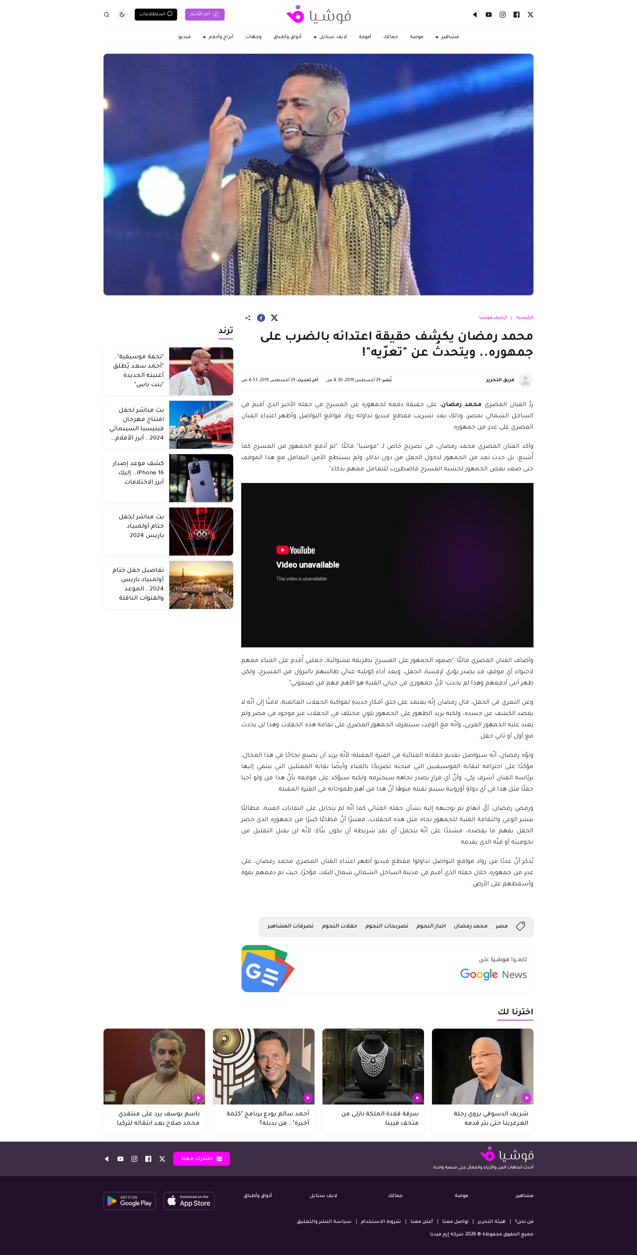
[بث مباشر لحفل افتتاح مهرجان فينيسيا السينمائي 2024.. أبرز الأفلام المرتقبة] (201, 425)
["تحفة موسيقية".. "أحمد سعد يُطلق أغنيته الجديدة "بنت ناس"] (201, 371)
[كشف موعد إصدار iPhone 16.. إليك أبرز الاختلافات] (201, 478)
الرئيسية (524, 318)
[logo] (318, 14)
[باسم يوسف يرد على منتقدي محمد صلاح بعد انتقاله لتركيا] (154, 1067)
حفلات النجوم (339, 926)
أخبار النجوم (431, 926)
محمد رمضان (471, 926)
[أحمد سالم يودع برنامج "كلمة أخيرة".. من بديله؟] (264, 1067)
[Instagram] (503, 15)
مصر (502, 926)
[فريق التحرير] (525, 380)
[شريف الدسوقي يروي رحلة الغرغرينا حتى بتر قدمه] (482, 1067)
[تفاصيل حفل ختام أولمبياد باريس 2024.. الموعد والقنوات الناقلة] (201, 585)
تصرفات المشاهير (290, 926)
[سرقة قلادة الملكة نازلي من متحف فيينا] (373, 1067)
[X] (530, 15)
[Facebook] (517, 15)
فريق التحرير (500, 380)
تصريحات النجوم (386, 926)
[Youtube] (489, 15)
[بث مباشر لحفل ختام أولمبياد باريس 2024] (201, 532)
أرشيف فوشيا (493, 318)
